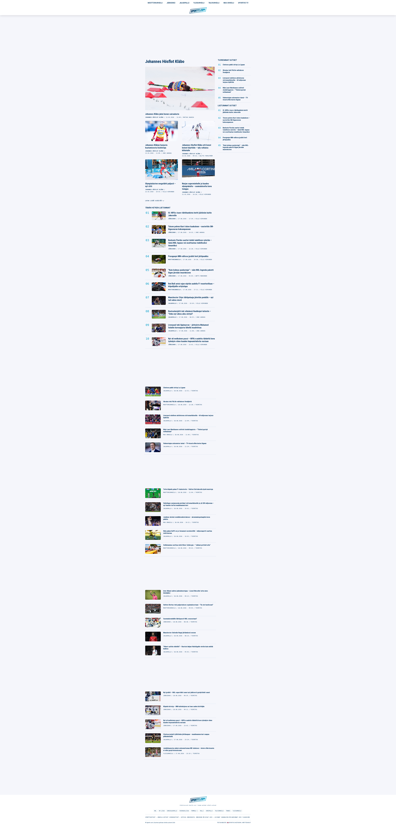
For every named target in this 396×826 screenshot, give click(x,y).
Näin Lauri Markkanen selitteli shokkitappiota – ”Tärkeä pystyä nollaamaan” (185, 431)
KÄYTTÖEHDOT (246, 822)
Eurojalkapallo (172, 811)
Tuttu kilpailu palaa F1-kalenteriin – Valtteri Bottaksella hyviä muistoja (188, 489)
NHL (155, 811)
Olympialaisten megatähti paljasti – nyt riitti (160, 185)
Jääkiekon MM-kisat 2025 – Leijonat (208, 817)
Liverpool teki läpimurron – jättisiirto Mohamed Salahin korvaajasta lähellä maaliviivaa (188, 326)
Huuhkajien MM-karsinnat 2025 (231, 817)
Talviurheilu (214, 3)
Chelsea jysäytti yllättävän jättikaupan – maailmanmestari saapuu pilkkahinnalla (186, 735)
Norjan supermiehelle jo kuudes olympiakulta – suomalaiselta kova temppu (197, 186)
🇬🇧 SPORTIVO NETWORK (234, 822)
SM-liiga (162, 811)
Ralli (202, 811)
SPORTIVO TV (243, 3)
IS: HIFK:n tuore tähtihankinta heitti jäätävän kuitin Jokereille (190, 214)
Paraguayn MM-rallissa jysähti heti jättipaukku (188, 256)
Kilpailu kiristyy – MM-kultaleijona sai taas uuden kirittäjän (183, 706)
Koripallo (209, 811)
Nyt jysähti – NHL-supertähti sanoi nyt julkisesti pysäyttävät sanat (186, 692)
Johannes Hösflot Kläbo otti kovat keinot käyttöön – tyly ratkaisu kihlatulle (196, 148)
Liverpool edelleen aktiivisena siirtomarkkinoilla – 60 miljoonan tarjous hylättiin (188, 416)
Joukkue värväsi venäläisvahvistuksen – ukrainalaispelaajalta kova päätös (186, 518)
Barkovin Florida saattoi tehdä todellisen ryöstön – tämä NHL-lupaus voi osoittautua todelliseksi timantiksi (190, 243)
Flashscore (246, 817)
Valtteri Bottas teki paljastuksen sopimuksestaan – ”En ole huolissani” (188, 605)
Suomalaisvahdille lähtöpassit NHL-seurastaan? (180, 619)
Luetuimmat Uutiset (227, 105)
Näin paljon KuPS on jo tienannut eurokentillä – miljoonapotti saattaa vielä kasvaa (187, 532)
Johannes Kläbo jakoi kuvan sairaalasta (162, 114)
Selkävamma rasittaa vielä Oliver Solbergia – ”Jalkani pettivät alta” (186, 545)
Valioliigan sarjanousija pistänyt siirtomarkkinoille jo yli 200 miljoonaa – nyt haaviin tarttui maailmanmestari (188, 504)
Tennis (228, 811)
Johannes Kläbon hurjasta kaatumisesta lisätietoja (156, 146)
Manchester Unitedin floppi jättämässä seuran (179, 633)
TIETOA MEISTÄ (221, 822)
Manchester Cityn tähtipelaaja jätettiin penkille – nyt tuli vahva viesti (190, 298)
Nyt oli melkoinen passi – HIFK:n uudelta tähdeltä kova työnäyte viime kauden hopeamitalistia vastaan (191, 340)
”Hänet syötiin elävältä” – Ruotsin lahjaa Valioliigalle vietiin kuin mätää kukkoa (188, 648)
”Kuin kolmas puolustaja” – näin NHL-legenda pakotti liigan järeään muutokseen (191, 271)
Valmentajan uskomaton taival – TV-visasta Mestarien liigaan (184, 443)
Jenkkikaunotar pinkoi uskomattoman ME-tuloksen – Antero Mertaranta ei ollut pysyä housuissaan (188, 749)
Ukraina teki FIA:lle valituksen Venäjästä (177, 402)
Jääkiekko (171, 3)
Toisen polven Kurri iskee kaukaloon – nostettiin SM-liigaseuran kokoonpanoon (190, 227)
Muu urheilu (228, 3)
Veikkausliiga (184, 811)
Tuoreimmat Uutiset (227, 60)
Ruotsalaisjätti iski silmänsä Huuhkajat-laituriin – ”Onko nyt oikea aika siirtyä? (189, 312)
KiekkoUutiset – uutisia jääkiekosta (182, 817)
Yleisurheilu (198, 3)
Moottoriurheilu (155, 3)
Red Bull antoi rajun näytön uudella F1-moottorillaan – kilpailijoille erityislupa (191, 285)
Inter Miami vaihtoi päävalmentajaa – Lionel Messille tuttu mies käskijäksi (185, 592)
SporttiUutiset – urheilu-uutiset (156, 817)
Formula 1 (194, 811)
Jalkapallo (184, 3)
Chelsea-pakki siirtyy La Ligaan (174, 388)
